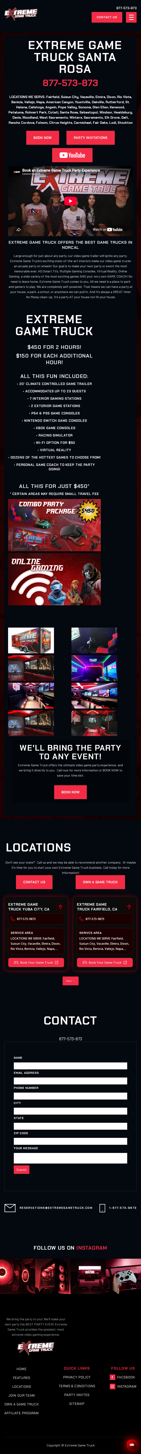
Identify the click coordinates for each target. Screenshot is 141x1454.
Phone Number (26, 1088)
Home (22, 1369)
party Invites (77, 1395)
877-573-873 (70, 83)
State (19, 1118)
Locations (21, 1387)
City (17, 1103)
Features (21, 1378)
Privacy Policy (77, 1377)
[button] (131, 17)
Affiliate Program (21, 1413)
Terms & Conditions (77, 1386)
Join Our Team (21, 1395)
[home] (20, 14)
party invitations (90, 138)
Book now (43, 138)
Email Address (26, 1073)
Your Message (26, 1148)
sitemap (76, 1404)
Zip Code (21, 1133)
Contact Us (107, 17)
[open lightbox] (31, 640)
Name (18, 1057)
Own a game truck (100, 882)
